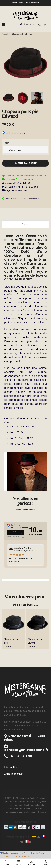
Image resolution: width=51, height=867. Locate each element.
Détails (25, 224)
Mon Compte (17, 3)
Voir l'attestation (15, 532)
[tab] (25, 224)
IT (30, 842)
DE (38, 837)
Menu (18, 864)
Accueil (5, 34)
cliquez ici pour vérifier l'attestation (16, 856)
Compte (31, 864)
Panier (45, 864)
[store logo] (25, 15)
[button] (8, 100)
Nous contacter (32, 3)
